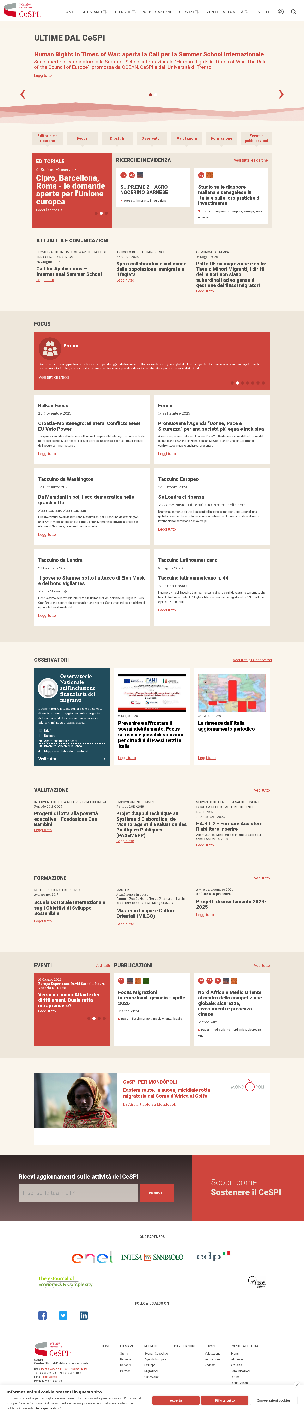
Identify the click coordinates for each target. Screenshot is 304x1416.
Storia (124, 1353)
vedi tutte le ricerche (251, 160)
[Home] (22, 10)
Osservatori (151, 138)
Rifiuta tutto (225, 1400)
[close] (297, 1384)
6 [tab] (258, 383)
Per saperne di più (48, 1408)
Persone (125, 1359)
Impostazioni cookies (273, 1400)
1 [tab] (150, 94)
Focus (82, 138)
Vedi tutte (262, 965)
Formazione (221, 138)
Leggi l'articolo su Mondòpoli (149, 1104)
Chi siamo (92, 12)
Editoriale (237, 1359)
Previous (23, 94)
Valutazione (212, 1353)
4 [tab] (247, 383)
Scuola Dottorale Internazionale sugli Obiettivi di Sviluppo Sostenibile (69, 908)
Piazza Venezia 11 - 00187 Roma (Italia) (64, 1369)
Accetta (176, 1400)
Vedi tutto (47, 759)
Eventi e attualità (225, 12)
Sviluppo (150, 1365)
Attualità (236, 1365)
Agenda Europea (155, 1359)
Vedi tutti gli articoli (54, 377)
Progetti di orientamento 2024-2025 (231, 904)
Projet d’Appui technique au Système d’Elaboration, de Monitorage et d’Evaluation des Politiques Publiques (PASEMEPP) (151, 824)
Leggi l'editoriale (49, 210)
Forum (235, 1377)
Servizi (187, 12)
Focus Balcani (239, 1383)
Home (68, 12)
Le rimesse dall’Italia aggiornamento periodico (226, 726)
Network (125, 1365)
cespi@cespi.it (50, 1376)
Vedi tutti (102, 965)
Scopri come (246, 1187)
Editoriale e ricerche (47, 138)
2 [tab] (155, 94)
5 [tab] (252, 383)
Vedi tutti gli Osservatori (252, 660)
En (258, 12)
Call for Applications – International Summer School (69, 271)
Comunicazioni (240, 1371)
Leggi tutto (45, 280)
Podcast (210, 1365)
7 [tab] (263, 383)
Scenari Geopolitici (156, 1353)
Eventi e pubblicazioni (256, 138)
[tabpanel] (152, 68)
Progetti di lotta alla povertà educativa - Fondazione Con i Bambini (67, 819)
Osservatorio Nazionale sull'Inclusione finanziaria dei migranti (78, 688)
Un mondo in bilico (69, 178)
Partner (125, 1371)
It (267, 12)
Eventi (235, 1353)
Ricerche (122, 12)
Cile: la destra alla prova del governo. (69, 993)
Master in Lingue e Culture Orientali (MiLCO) (145, 913)
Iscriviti (157, 1193)
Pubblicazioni (156, 12)
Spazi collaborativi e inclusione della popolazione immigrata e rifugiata (151, 269)
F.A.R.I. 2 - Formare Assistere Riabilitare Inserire (229, 826)
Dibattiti (117, 138)
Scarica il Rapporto (49, 83)
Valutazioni (187, 138)
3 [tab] (106, 213)
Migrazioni (151, 1371)
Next (281, 94)
